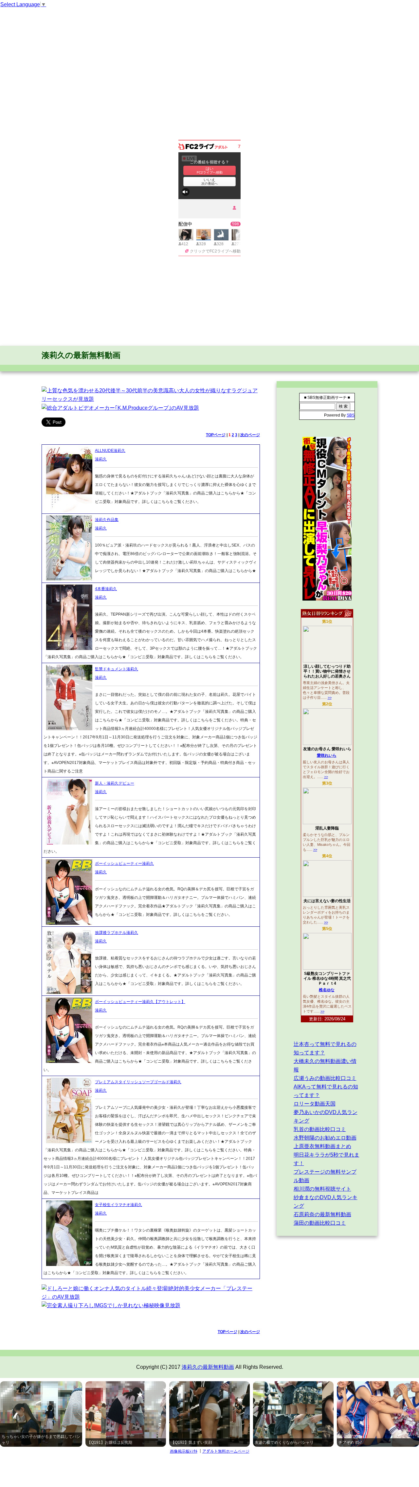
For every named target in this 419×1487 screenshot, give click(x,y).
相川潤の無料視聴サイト (322, 1189)
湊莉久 (101, 459)
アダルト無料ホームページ (225, 1451)
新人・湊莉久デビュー (114, 783)
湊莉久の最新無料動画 (81, 355)
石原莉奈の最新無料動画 (322, 1214)
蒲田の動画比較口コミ (320, 1223)
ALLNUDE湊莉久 (110, 450)
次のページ (250, 435)
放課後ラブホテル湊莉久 (116, 932)
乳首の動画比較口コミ (320, 1129)
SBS (351, 415)
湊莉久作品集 (106, 519)
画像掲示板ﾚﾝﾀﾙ (183, 1451)
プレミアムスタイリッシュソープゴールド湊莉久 (138, 1082)
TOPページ (216, 435)
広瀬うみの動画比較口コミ (325, 1078)
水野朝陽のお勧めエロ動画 (325, 1138)
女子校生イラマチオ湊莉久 (118, 1204)
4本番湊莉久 (106, 588)
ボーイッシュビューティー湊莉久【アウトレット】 (140, 1001)
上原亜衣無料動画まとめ (322, 1146)
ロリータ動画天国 (315, 1103)
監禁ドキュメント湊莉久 (116, 669)
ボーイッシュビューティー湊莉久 (124, 863)
